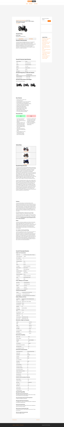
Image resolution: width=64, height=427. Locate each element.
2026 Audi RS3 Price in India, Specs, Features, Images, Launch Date (46, 43)
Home (27, 3)
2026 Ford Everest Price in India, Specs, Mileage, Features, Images (46, 57)
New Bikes (30, 3)
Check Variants (21, 38)
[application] (32, 4)
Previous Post (14, 419)
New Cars (35, 3)
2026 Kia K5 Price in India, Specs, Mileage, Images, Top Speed (46, 47)
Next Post (38, 419)
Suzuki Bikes (23, 20)
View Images (31, 38)
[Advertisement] (32, 9)
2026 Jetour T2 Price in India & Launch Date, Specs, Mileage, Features (46, 39)
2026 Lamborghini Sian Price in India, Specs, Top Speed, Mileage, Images (46, 53)
